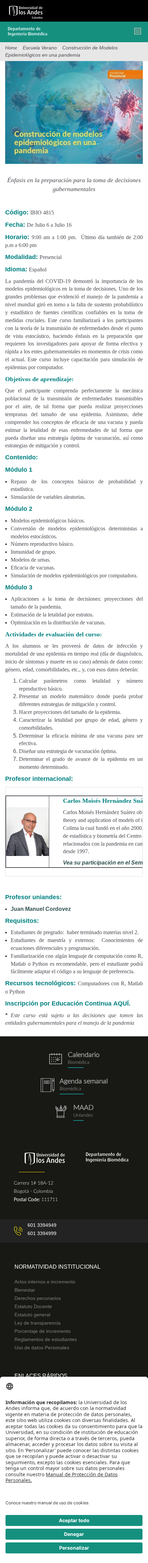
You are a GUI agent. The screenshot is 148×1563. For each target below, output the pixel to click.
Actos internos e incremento (44, 1281)
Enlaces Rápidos (40, 1376)
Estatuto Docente (33, 1306)
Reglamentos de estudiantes (45, 1339)
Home (11, 48)
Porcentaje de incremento (42, 1331)
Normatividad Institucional (57, 1267)
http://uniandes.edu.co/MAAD (74, 1113)
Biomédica (70, 1088)
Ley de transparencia (37, 1322)
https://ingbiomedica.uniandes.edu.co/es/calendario (74, 1060)
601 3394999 (42, 1233)
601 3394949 (42, 1225)
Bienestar (24, 1290)
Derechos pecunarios (37, 1298)
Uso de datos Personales (41, 1347)
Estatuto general (32, 1314)
